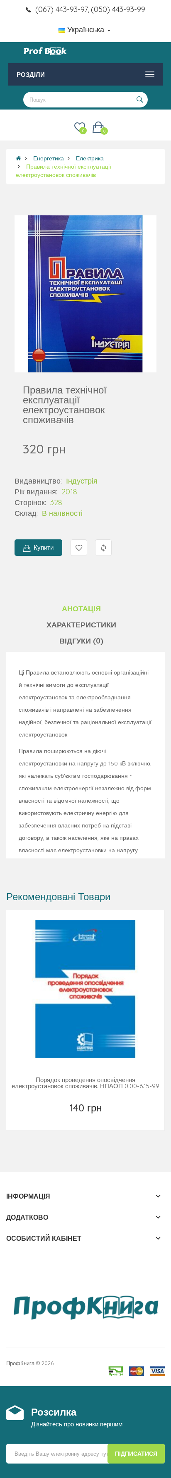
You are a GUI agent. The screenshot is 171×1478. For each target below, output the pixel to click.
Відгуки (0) (81, 641)
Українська (85, 29)
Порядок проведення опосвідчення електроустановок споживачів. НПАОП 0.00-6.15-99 (85, 1083)
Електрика (90, 158)
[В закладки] (67, 1118)
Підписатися (136, 1453)
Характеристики (81, 624)
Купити (44, 547)
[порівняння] (104, 1118)
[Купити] (86, 1118)
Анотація (81, 608)
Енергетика (48, 158)
